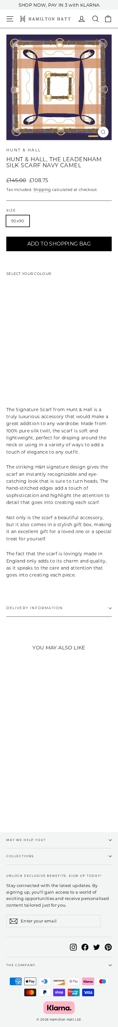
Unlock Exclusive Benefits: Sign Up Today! (54, 875)
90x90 (18, 220)
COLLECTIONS (20, 856)
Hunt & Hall (23, 150)
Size (11, 211)
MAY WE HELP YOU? (26, 840)
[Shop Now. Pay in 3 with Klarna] (59, 1007)
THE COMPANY (21, 965)
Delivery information (34, 608)
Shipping (42, 189)
